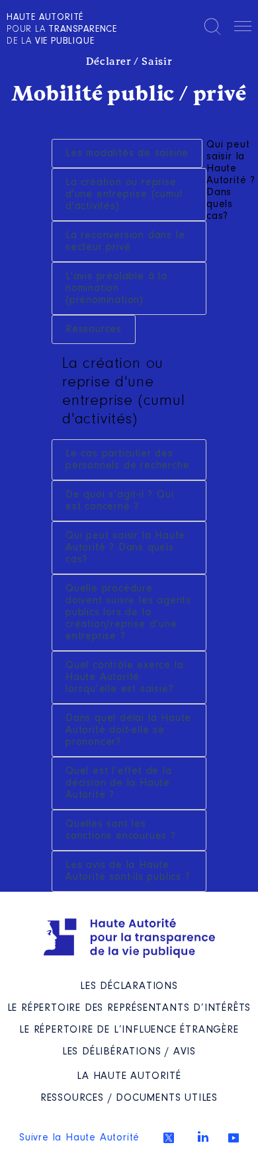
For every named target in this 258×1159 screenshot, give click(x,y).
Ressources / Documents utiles (129, 1098)
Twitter (168, 1138)
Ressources (93, 329)
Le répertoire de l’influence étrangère (128, 1030)
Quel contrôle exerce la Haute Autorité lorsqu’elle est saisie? (124, 677)
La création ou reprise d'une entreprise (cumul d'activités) (123, 194)
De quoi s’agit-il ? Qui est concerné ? (119, 501)
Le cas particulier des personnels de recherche (127, 460)
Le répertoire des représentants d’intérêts (129, 1008)
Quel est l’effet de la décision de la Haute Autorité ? (118, 783)
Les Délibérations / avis (129, 1052)
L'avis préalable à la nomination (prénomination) (116, 288)
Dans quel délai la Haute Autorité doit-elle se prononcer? (128, 730)
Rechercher (212, 26)
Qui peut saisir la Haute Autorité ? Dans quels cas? (125, 548)
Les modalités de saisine (127, 153)
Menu (242, 28)
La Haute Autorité (129, 1076)
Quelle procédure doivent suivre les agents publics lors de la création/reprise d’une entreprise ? (128, 612)
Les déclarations (129, 986)
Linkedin (203, 1136)
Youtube (233, 1138)
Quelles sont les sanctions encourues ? (120, 830)
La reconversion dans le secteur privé (125, 241)
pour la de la (62, 29)
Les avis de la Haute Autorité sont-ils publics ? (128, 871)
